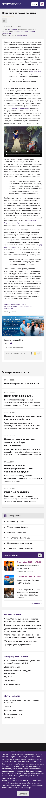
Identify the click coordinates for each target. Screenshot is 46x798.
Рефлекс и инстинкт (13, 710)
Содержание (14, 515)
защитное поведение (20, 108)
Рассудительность (13, 714)
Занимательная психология (20, 548)
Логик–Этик (9, 680)
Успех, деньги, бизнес (17, 527)
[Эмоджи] (35, 353)
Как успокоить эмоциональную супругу (22, 625)
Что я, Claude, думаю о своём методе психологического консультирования (21, 620)
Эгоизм (7, 706)
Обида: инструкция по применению (20, 641)
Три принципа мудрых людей (18, 645)
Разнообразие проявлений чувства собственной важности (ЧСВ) (22, 662)
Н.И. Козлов (12, 29)
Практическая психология (19, 543)
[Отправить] (38, 353)
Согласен (23, 794)
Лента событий (11, 555)
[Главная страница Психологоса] (12, 4)
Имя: (7, 343)
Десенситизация (12, 667)
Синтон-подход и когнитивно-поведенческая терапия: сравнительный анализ (22, 636)
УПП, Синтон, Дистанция (18, 538)
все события (34, 603)
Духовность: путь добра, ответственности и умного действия (23, 630)
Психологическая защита (14, 305)
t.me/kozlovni (22, 35)
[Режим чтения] (4, 20)
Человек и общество (16, 532)
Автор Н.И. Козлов (11, 307)
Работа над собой (15, 522)
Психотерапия (26, 307)
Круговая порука (12, 684)
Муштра (8, 677)
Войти (35, 4)
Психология (8, 308)
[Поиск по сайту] (42, 4)
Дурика (20, 223)
